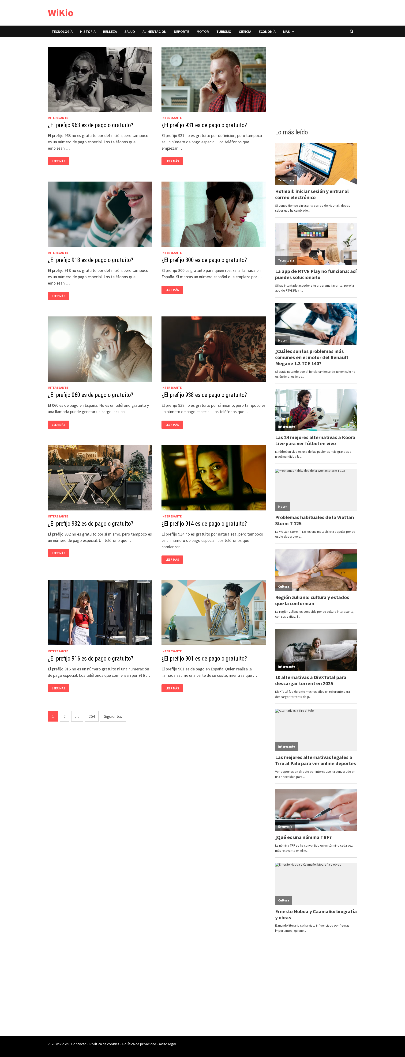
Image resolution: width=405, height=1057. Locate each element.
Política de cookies (104, 1044)
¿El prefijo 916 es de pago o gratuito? (90, 658)
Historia (88, 31)
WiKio (61, 12)
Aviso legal (167, 1044)
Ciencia (245, 31)
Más (286, 31)
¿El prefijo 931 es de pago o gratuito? (204, 125)
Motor (203, 31)
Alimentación (154, 31)
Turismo (223, 31)
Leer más (60, 161)
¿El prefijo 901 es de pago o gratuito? (204, 658)
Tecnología (62, 31)
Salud (129, 31)
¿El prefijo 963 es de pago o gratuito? (90, 125)
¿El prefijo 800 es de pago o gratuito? (204, 260)
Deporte (181, 31)
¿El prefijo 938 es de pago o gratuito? (204, 395)
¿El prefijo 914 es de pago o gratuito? (204, 523)
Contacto (78, 1044)
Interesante (58, 118)
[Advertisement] (316, 81)
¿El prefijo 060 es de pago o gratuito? (90, 395)
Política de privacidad (139, 1044)
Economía (267, 31)
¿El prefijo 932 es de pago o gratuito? (90, 523)
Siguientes (113, 716)
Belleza (110, 31)
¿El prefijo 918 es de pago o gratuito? (90, 260)
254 (92, 716)
